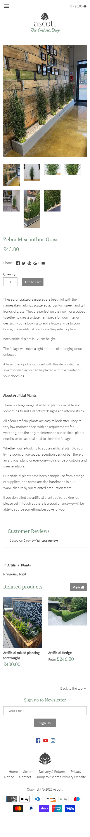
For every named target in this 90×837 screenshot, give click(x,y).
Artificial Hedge (60, 652)
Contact (25, 776)
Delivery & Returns (52, 771)
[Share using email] (43, 262)
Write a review (47, 540)
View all (78, 587)
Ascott (57, 789)
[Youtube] (45, 740)
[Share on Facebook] (18, 262)
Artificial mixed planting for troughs (21, 655)
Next (22, 574)
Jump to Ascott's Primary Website (61, 776)
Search (28, 771)
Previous (10, 574)
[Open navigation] (6, 6)
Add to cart (33, 282)
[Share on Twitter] (24, 262)
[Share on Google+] (36, 262)
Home (13, 771)
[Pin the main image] (29, 262)
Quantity (9, 274)
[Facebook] (38, 740)
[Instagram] (53, 740)
